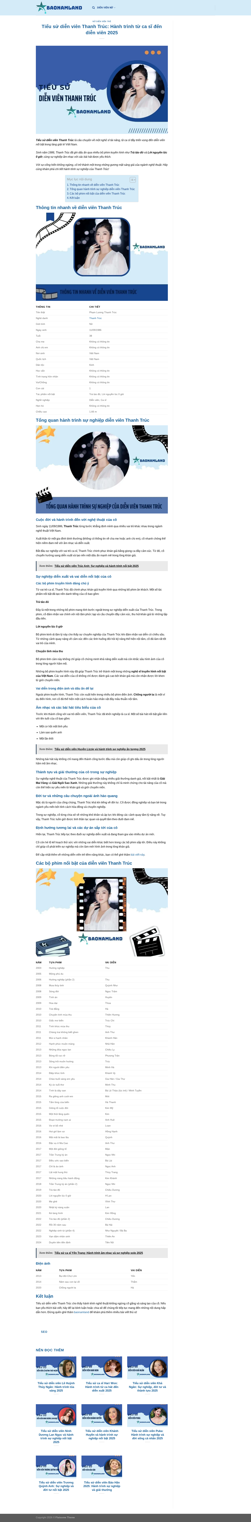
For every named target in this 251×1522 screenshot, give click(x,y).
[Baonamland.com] (61, 7)
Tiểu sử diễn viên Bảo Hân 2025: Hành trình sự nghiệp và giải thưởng (101, 1486)
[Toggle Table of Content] (131, 180)
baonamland (81, 1312)
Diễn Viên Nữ (105, 7)
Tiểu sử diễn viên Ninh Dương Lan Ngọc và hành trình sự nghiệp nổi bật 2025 (56, 1436)
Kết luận (75, 197)
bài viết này (137, 854)
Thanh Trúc (95, 318)
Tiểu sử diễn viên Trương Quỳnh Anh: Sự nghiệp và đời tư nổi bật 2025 (56, 1486)
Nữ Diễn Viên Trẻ (102, 21)
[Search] (93, 7)
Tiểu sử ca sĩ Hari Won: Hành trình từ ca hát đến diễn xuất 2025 (101, 1387)
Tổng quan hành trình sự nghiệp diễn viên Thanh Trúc (102, 189)
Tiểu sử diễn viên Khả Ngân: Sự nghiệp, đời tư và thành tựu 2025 (147, 1387)
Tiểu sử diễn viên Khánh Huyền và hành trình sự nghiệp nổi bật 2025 (101, 1434)
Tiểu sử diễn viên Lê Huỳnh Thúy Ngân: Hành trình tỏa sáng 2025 (56, 1387)
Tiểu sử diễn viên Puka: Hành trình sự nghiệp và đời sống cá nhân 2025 (147, 1434)
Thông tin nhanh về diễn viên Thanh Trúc (94, 184)
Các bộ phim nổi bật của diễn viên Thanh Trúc (97, 193)
